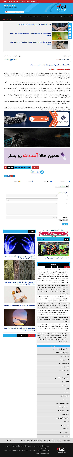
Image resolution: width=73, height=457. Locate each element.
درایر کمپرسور (65, 385)
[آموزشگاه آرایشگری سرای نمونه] (37, 156)
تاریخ (48, 441)
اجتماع (40, 441)
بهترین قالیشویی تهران (62, 418)
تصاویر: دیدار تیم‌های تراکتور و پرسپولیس (57, 258)
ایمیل (67, 199)
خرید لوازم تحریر (64, 360)
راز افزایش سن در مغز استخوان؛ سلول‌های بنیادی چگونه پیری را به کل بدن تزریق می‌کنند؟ (19, 257)
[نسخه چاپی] (5, 59)
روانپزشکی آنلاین (64, 432)
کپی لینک (35, 167)
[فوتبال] (70, 31)
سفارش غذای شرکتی (63, 407)
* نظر (67, 204)
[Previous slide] (43, 239)
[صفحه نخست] (70, 25)
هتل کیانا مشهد (64, 367)
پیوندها (28, 1)
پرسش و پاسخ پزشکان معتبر (61, 349)
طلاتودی (66, 392)
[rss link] (14, 440)
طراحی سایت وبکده (63, 411)
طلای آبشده (65, 429)
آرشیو (42, 448)
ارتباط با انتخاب (34, 1)
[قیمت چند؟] (70, 28)
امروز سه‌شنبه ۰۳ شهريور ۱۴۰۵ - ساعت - (59, 16)
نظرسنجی (5, 1)
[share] (4, 19)
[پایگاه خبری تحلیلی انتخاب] (62, 8)
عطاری (67, 374)
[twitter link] (7, 440)
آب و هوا (24, 1)
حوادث (23, 441)
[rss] (11, 19)
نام (67, 195)
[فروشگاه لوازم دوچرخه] (37, 137)
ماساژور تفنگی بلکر (64, 371)
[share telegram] (7, 19)
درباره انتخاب (46, 446)
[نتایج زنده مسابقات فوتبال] (70, 37)
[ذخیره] (11, 59)
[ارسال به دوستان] (8, 59)
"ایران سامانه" (39, 453)
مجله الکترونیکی (14, 446)
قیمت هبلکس (65, 400)
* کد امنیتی (65, 217)
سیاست (58, 59)
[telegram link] (10, 440)
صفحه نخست (65, 59)
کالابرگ (67, 389)
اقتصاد (44, 441)
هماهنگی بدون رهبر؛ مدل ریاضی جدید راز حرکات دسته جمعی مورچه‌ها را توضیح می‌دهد (30, 34)
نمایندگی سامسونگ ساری (62, 378)
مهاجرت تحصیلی (64, 396)
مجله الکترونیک (11, 1)
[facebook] (8, 176)
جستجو (46, 448)
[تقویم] (70, 34)
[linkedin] (14, 176)
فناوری (35, 441)
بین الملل (53, 441)
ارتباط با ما (39, 446)
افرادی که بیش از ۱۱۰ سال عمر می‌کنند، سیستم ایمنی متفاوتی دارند (34, 24)
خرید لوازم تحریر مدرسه (62, 352)
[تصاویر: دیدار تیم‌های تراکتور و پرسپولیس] (53, 249)
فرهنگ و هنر (29, 441)
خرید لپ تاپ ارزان (64, 363)
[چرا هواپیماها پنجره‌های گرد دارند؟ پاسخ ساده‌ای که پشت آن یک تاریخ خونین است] (19, 317)
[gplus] (11, 176)
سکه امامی (66, 421)
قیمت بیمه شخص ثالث (62, 403)
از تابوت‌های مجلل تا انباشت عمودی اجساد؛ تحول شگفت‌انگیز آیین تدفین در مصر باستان (19, 283)
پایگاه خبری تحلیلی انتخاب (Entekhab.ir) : (59, 69)
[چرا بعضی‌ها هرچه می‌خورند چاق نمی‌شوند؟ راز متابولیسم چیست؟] (19, 294)
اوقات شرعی (18, 1)
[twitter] (5, 176)
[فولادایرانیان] (37, 119)
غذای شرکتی (65, 381)
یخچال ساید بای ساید (63, 356)
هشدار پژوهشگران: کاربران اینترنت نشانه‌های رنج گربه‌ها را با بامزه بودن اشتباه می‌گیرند (30, 43)
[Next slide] (39, 239)
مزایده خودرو (65, 414)
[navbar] (71, 16)
